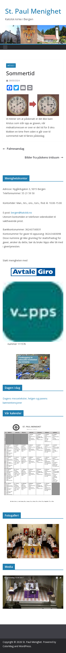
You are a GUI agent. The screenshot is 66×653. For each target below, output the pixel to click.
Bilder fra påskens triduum (42, 157)
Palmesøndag (15, 149)
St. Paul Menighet (33, 11)
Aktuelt (10, 65)
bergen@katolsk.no (21, 212)
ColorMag (8, 646)
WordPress (25, 646)
